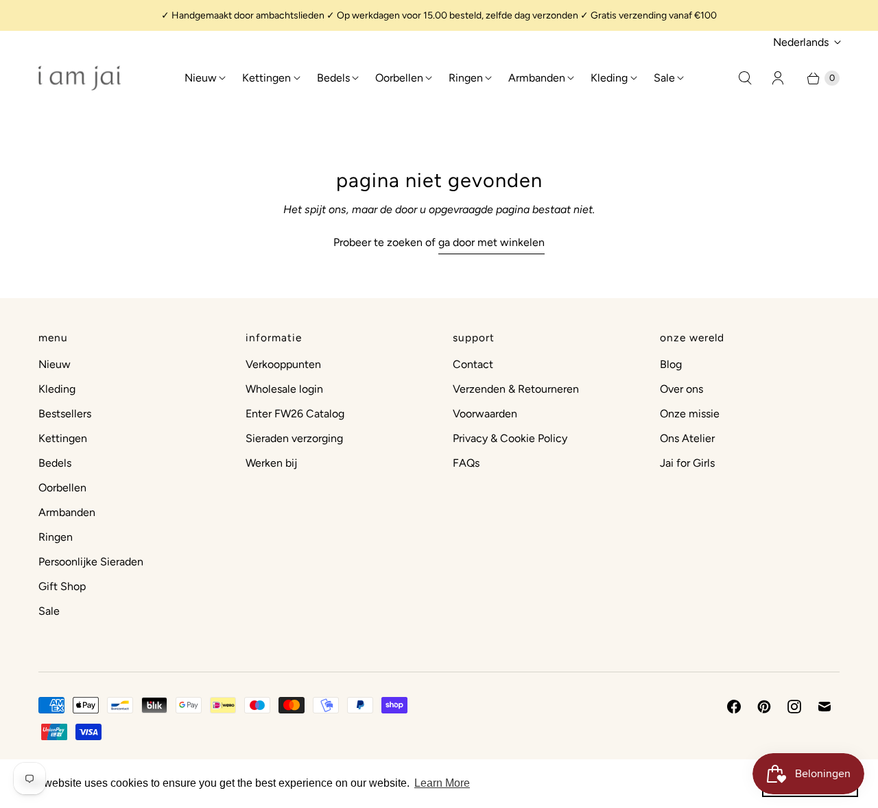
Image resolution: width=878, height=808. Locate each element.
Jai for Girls (687, 462)
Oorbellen (399, 77)
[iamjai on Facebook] (734, 706)
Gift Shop (62, 586)
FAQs (466, 462)
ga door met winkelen (491, 242)
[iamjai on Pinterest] (764, 706)
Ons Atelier (687, 438)
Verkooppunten (283, 364)
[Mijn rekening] (777, 78)
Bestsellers (64, 413)
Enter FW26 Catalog (295, 413)
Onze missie (690, 413)
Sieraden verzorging (294, 438)
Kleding (609, 77)
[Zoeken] (744, 78)
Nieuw (201, 77)
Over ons (681, 388)
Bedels (333, 77)
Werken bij (271, 462)
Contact (473, 364)
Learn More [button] (442, 783)
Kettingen (266, 77)
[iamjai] (79, 78)
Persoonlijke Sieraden (90, 561)
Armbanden (536, 77)
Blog (671, 364)
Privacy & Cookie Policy (510, 438)
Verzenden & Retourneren (516, 388)
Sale (664, 77)
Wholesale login (284, 388)
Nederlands (801, 42)
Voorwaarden (485, 413)
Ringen (466, 77)
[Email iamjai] (824, 706)
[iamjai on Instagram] (794, 706)
